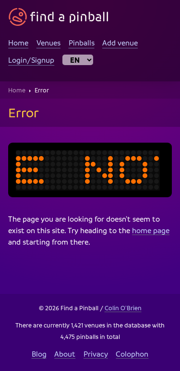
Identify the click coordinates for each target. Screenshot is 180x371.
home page (150, 230)
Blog (39, 354)
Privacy (96, 354)
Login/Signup (31, 60)
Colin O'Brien (123, 308)
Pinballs (82, 42)
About (64, 354)
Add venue (120, 42)
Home (18, 42)
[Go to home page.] (58, 17)
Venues (48, 42)
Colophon (132, 354)
